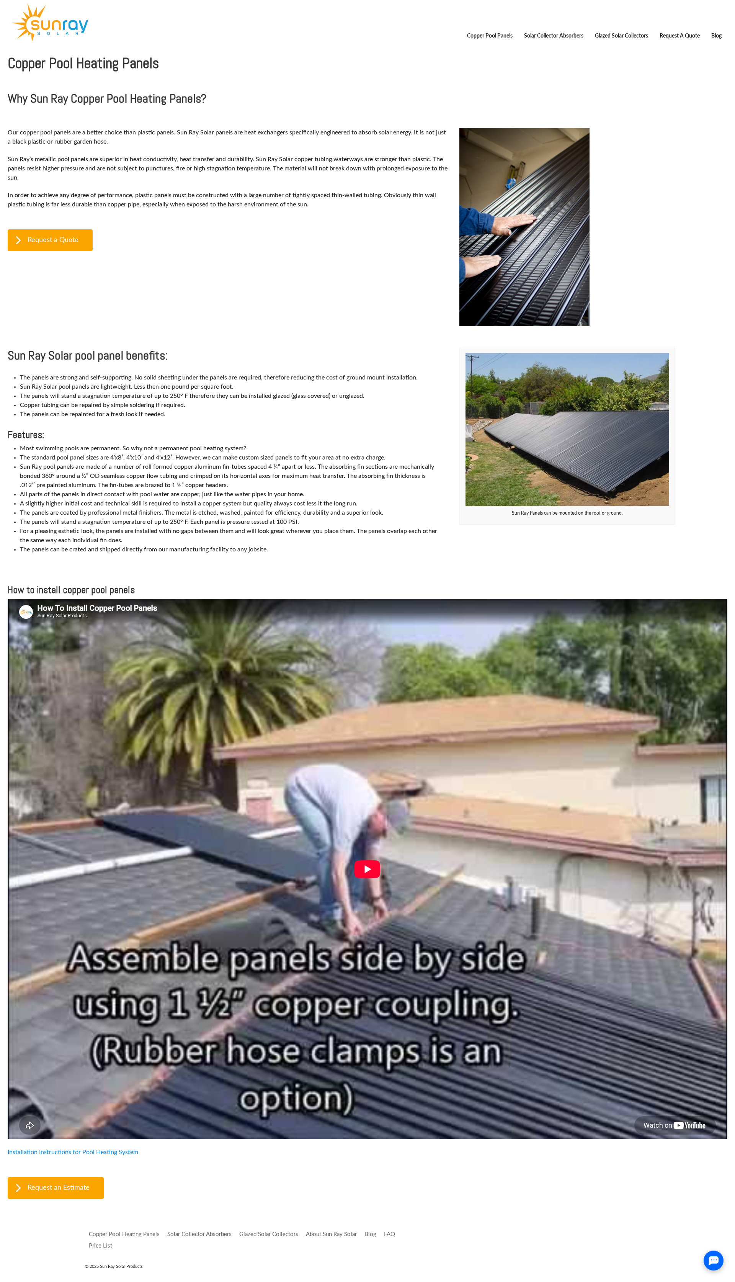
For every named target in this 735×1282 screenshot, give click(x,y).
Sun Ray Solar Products (121, 1266)
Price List (100, 1246)
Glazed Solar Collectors (621, 36)
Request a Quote (680, 36)
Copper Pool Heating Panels (124, 1234)
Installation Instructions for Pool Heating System (73, 1152)
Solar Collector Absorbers (553, 36)
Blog (716, 36)
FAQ (389, 1234)
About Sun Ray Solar (331, 1234)
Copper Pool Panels (490, 36)
